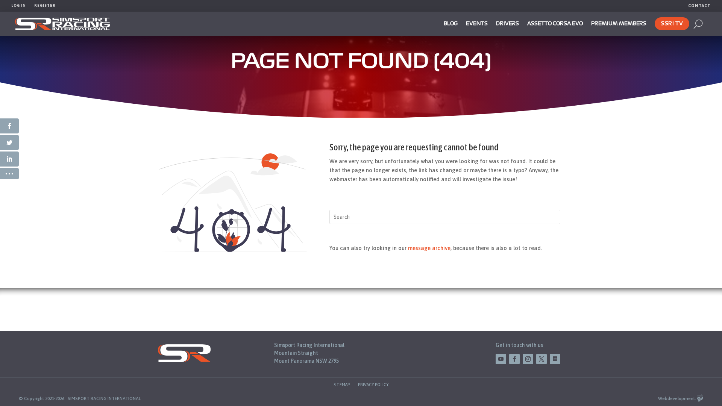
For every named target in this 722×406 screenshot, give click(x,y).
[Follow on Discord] (555, 359)
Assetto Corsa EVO (555, 23)
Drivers (507, 23)
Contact (699, 5)
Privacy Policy (373, 384)
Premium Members (618, 23)
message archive (429, 248)
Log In (18, 5)
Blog (451, 23)
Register (45, 5)
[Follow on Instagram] (528, 359)
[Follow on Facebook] (514, 359)
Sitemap (342, 384)
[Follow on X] (541, 359)
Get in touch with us (519, 345)
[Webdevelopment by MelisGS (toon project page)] (700, 398)
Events (477, 23)
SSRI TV (672, 23)
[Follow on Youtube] (501, 359)
